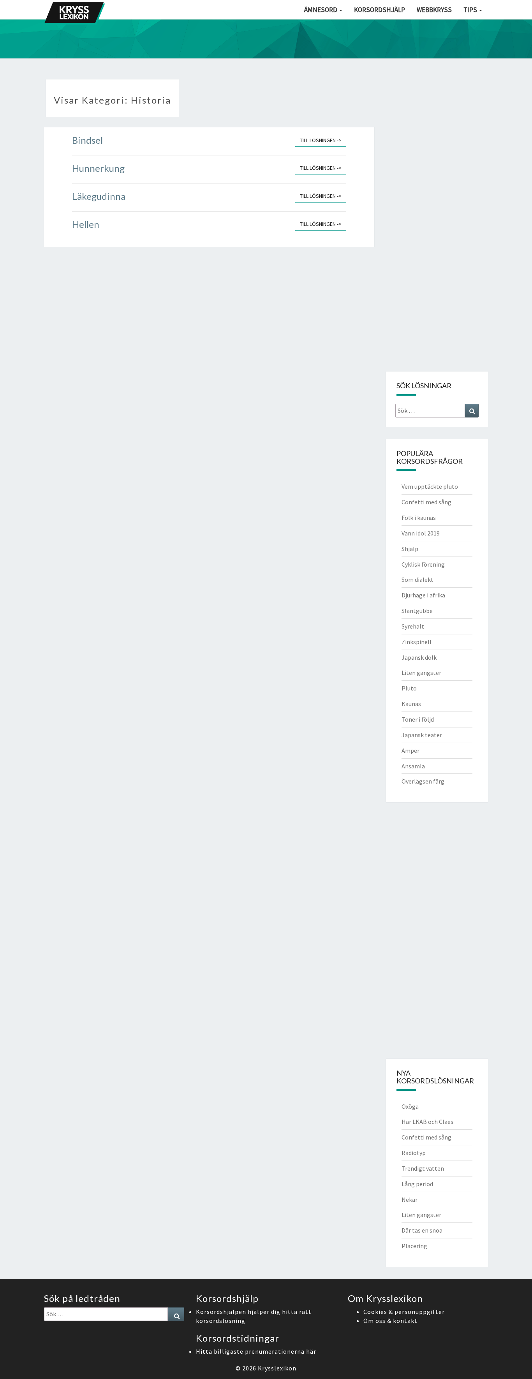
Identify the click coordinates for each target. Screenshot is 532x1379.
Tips (470, 9)
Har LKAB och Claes (427, 1121)
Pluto (409, 688)
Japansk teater (422, 735)
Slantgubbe (417, 611)
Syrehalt (413, 626)
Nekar (409, 1199)
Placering (414, 1246)
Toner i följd (418, 719)
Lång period (417, 1184)
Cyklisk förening (423, 564)
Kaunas (411, 704)
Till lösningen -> (323, 140)
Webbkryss (434, 9)
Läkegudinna (98, 196)
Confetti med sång (426, 502)
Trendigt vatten (423, 1168)
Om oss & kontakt (390, 1320)
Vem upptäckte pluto (430, 486)
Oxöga (410, 1106)
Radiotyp (414, 1153)
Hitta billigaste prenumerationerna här (256, 1351)
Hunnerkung (98, 168)
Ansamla (413, 766)
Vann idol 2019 (421, 533)
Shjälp (410, 549)
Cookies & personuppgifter (404, 1312)
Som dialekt (417, 579)
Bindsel (87, 140)
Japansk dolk (419, 657)
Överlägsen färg (423, 781)
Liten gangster (421, 672)
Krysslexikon (277, 1368)
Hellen (85, 224)
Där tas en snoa (422, 1230)
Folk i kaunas (419, 517)
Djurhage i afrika (423, 595)
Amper (410, 750)
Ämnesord (321, 9)
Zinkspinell (417, 642)
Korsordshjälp (379, 9)
